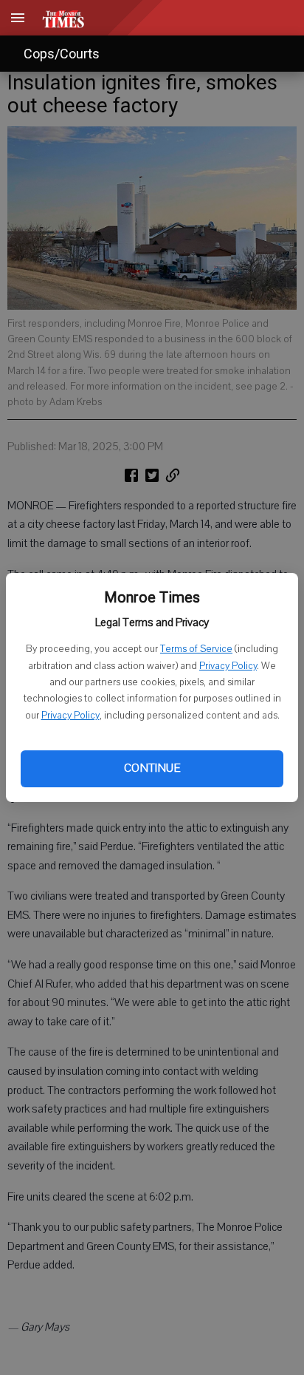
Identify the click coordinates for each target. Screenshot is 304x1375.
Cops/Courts (62, 53)
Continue (152, 768)
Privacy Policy (228, 666)
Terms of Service (196, 649)
